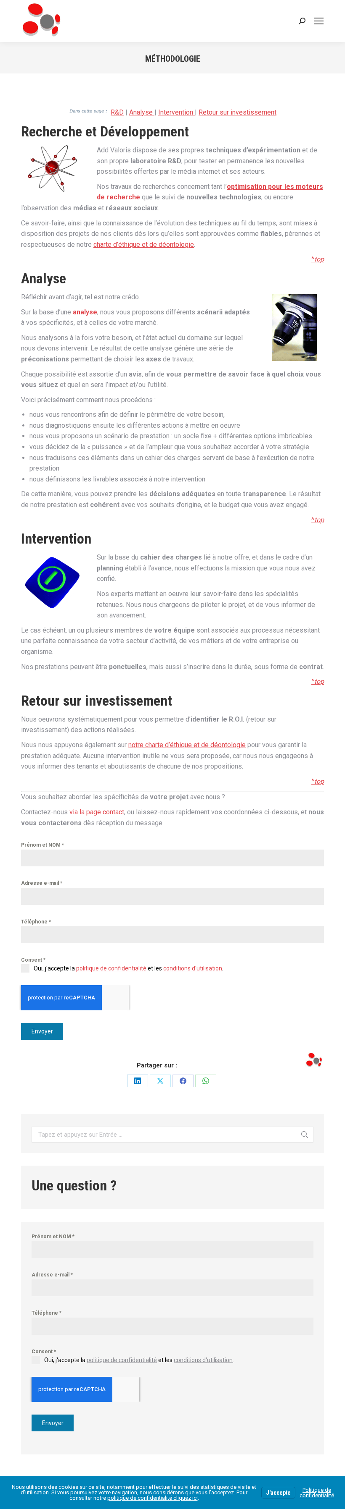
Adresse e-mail (41, 883)
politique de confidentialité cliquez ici (152, 1498)
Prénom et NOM (42, 845)
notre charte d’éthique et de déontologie (187, 745)
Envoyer (42, 1031)
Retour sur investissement (237, 112)
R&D (117, 112)
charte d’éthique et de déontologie (143, 244)
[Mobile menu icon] (319, 21)
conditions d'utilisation (192, 968)
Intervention (176, 112)
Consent (33, 960)
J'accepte (278, 1492)
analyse (85, 312)
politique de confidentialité (111, 968)
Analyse (141, 112)
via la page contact (96, 812)
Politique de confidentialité (317, 1493)
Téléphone (36, 922)
